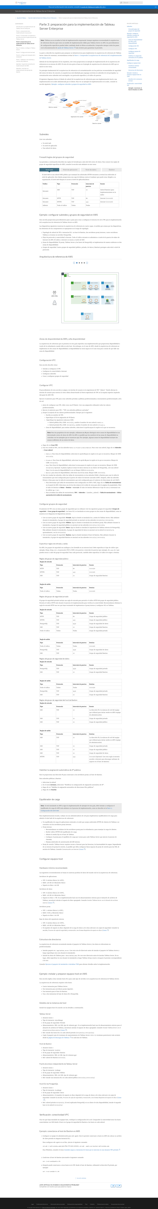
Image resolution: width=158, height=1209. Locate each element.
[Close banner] (156, 7)
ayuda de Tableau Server (65, 48)
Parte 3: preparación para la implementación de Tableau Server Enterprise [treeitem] (25, 43)
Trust (86, 1204)
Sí (112, 1186)
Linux (81, 849)
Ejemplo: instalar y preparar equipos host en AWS (134, 74)
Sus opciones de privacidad (117, 1204)
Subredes (129, 26)
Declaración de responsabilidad (74, 1204)
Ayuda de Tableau (21, 18)
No (118, 1186)
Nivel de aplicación (70, 170)
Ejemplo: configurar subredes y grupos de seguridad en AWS (71, 84)
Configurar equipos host (134, 63)
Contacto (92, 1204)
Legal (32, 1204)
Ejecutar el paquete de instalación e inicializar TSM (62, 964)
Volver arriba (81, 1178)
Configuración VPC (133, 46)
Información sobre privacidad (58, 1204)
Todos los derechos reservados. (48, 1207)
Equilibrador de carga (133, 60)
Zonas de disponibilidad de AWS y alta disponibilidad (135, 41)
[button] (74, 263)
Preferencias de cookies (102, 1204)
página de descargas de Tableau (59, 1037)
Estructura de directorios (135, 70)
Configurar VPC (132, 48)
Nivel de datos (91, 170)
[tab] (49, 169)
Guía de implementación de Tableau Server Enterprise (42, 18)
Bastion (112, 170)
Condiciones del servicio (42, 1204)
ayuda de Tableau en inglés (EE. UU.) (93, 7)
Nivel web (49, 170)
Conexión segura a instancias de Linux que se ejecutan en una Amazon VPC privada (91, 1150)
